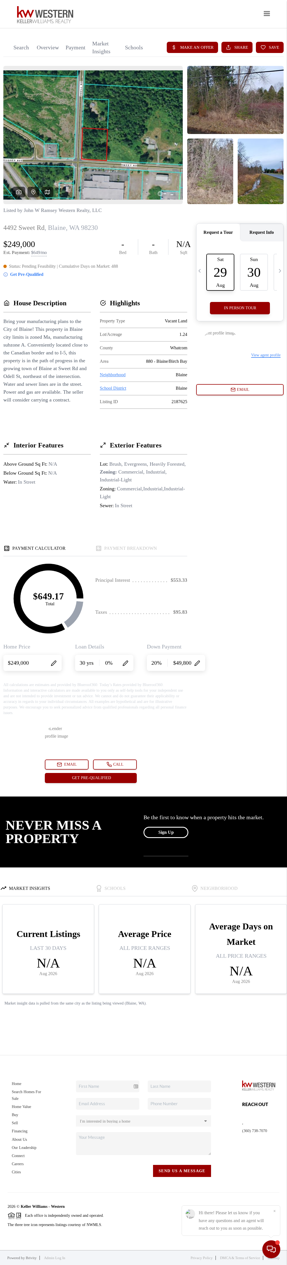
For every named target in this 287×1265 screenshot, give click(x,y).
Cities (16, 1172)
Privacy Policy (202, 1258)
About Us (19, 1139)
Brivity (31, 1258)
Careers (18, 1164)
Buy (15, 1115)
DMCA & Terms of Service (240, 1258)
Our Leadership (24, 1148)
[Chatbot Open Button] (271, 1249)
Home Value (21, 1107)
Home (16, 1084)
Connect (18, 1156)
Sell (15, 1123)
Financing (19, 1131)
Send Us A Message (182, 1171)
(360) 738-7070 (254, 1131)
